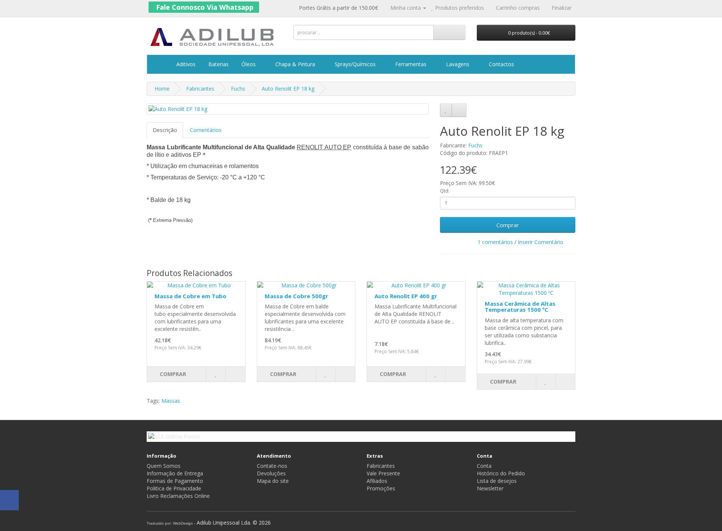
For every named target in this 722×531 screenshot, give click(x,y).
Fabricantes (200, 88)
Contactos (500, 64)
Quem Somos (163, 465)
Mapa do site (273, 480)
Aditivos (185, 64)
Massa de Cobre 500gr (296, 296)
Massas (170, 400)
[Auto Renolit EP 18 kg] (288, 109)
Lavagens (457, 64)
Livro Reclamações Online (178, 495)
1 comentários (495, 242)
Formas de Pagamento (175, 480)
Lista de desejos (497, 480)
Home (162, 88)
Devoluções (271, 473)
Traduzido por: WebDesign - (171, 523)
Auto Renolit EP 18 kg (288, 88)
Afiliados (377, 480)
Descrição (165, 130)
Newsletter (490, 488)
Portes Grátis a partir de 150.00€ (337, 7)
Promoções (381, 488)
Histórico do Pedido (501, 473)
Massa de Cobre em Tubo (190, 296)
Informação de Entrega (175, 473)
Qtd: (444, 191)
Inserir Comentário (540, 242)
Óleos (248, 64)
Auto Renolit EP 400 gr (406, 296)
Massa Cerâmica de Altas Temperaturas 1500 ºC (520, 307)
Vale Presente (383, 473)
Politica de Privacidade (174, 488)
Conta (484, 465)
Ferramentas (411, 64)
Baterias (218, 64)
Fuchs (238, 88)
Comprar (507, 225)
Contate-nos (272, 465)
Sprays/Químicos (355, 64)
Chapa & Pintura (295, 64)
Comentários (205, 130)
